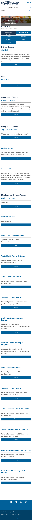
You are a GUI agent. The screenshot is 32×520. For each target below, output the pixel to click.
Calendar (23, 37)
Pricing (9, 37)
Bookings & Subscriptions (9, 33)
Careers (23, 39)
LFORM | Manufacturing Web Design (9, 518)
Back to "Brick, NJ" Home (9, 28)
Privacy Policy (4, 514)
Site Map (20, 514)
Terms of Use (13, 514)
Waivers (8, 42)
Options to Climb (23, 32)
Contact (8, 39)
